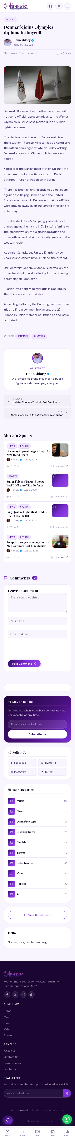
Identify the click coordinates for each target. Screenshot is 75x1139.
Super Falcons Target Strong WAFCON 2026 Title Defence (25, 483)
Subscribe (35, 734)
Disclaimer (10, 1069)
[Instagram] (23, 994)
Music (7, 1017)
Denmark (23, 336)
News (12, 446)
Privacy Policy (12, 1063)
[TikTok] (31, 994)
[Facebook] (7, 994)
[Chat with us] (67, 1119)
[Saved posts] (50, 6)
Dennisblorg (36, 373)
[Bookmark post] (58, 53)
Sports (10, 19)
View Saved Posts (39, 915)
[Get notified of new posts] (8, 1120)
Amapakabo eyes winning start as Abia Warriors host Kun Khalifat (28, 544)
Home (7, 1011)
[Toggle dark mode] (59, 6)
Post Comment (22, 663)
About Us (10, 1050)
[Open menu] (67, 6)
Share (68, 53)
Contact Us (11, 1057)
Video (7, 1029)
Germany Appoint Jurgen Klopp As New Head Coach (28, 453)
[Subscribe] (67, 1093)
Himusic (24, 1110)
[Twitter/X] (15, 994)
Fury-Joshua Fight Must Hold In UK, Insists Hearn (27, 514)
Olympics (39, 336)
